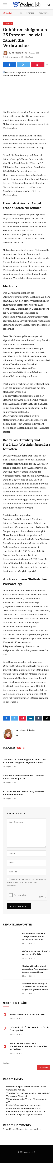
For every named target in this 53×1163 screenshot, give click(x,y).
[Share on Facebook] (9, 64)
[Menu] (5, 4)
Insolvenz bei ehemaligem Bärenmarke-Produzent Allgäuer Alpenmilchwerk (35, 987)
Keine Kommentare (12, 57)
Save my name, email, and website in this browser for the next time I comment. (26, 882)
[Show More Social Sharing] (47, 64)
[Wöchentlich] (26, 5)
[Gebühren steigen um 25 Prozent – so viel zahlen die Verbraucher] (26, 86)
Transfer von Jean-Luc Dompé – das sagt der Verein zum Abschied (33, 936)
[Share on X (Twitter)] (23, 64)
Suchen (6, 1063)
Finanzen (8, 23)
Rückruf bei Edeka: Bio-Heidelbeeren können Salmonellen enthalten (28, 1046)
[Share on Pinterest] (37, 64)
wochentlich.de (19, 53)
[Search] (48, 4)
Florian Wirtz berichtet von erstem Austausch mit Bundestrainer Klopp (35, 969)
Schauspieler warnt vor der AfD (27, 1014)
